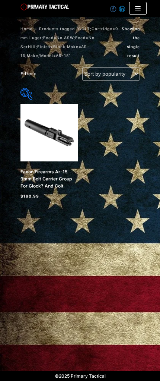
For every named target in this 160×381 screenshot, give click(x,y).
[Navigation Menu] (138, 8)
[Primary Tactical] (69, 8)
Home (26, 28)
